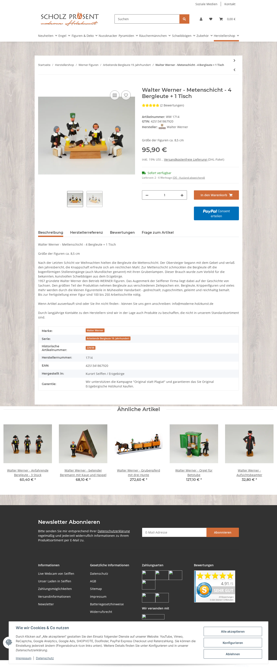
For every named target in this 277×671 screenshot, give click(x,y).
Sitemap (96, 589)
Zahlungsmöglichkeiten (55, 589)
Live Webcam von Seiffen (56, 573)
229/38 (90, 347)
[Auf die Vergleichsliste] (114, 95)
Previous (10, 453)
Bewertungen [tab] (122, 232)
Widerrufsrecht (101, 612)
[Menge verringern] (147, 195)
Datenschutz (99, 573)
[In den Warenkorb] (41, 84)
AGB (93, 581)
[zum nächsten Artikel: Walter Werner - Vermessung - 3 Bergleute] (234, 60)
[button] (201, 18)
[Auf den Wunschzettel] (126, 95)
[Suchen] (184, 19)
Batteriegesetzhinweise (107, 604)
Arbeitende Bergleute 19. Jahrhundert (108, 338)
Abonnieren (222, 532)
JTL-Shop (254, 665)
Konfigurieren (233, 643)
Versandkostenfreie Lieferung (186, 159)
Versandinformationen (54, 596)
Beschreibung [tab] (50, 232)
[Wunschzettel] (211, 18)
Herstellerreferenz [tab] (86, 232)
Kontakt (229, 4)
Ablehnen (233, 654)
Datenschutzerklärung (114, 531)
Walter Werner (95, 330)
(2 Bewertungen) (172, 105)
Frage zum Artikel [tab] (158, 232)
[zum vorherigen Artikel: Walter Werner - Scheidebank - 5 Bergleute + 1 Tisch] (234, 69)
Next (266, 453)
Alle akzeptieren (233, 631)
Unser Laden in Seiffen (54, 581)
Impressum (98, 596)
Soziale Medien (206, 4)
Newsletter (46, 604)
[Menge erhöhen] (182, 195)
